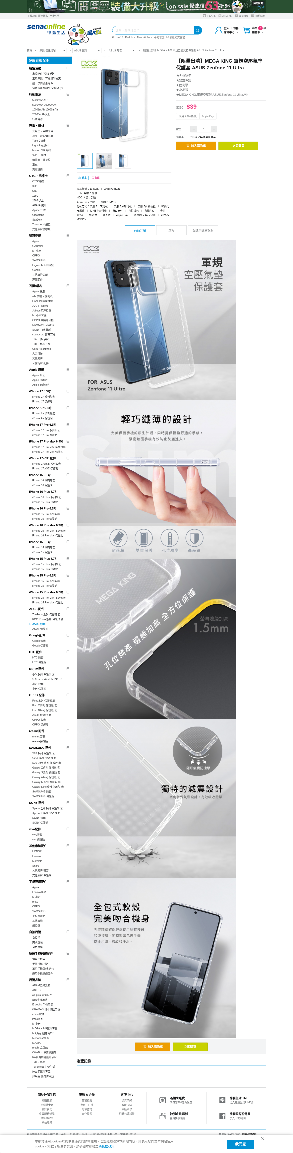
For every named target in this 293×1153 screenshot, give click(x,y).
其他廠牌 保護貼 (41, 875)
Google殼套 (39, 640)
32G (34, 186)
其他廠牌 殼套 (40, 870)
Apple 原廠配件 (41, 384)
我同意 (240, 1144)
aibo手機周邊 (39, 999)
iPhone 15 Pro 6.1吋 (42, 575)
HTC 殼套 (37, 657)
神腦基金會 (46, 1104)
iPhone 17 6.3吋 (40, 391)
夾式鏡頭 (37, 942)
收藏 (97, 177)
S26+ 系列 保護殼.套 (44, 758)
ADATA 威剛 (39, 205)
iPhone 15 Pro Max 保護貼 (47, 602)
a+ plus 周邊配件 (42, 994)
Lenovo (36, 856)
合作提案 (87, 1113)
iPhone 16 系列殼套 (43, 480)
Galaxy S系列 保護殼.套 (46, 772)
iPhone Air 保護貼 (42, 418)
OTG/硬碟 (38, 181)
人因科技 (37, 353)
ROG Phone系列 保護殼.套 (47, 619)
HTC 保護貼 (39, 662)
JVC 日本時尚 (40, 305)
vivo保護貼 (38, 839)
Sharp (35, 865)
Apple (35, 241)
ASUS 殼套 (115, 50)
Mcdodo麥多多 (40, 1038)
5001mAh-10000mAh (44, 104)
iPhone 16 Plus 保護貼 (45, 502)
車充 (34, 164)
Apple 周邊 (36, 369)
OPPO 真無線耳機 (43, 320)
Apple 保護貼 (39, 379)
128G (35, 195)
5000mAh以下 (40, 100)
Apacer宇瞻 (39, 210)
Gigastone (38, 214)
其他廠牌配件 (38, 846)
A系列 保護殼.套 (41, 714)
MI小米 (36, 896)
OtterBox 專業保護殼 (44, 1052)
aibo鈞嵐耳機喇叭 (42, 296)
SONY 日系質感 (41, 329)
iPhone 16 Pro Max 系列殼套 (49, 530)
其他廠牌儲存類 (41, 229)
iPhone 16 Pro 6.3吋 (42, 508)
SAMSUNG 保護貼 (43, 796)
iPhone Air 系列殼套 (43, 413)
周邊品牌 (35, 980)
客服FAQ (127, 1104)
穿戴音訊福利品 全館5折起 (47, 88)
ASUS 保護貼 (40, 628)
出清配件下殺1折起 (43, 73)
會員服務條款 (47, 1113)
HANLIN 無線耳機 (42, 301)
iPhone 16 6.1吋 (40, 475)
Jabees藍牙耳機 (41, 310)
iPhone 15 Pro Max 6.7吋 (46, 592)
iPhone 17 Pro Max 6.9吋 (46, 441)
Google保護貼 (40, 645)
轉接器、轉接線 (41, 159)
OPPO (36, 255)
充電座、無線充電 (42, 131)
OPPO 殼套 (39, 719)
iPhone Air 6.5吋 (40, 408)
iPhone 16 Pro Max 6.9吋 (46, 525)
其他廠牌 (37, 358)
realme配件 (36, 731)
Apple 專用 (38, 291)
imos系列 (37, 1018)
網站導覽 (47, 1122)
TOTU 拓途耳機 (41, 344)
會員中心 (229, 32)
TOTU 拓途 (38, 1061)
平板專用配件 (38, 881)
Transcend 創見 (41, 224)
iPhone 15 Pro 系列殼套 (46, 580)
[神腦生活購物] (64, 32)
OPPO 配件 (37, 695)
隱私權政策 (46, 1118)
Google (36, 269)
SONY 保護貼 (40, 822)
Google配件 (37, 635)
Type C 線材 (39, 140)
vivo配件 (35, 829)
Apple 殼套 (38, 375)
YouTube (243, 16)
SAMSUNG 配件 (40, 747)
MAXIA (36, 1042)
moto (35, 901)
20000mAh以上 (41, 114)
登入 (226, 28)
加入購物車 (198, 145)
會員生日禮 (86, 1104)
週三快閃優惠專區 (42, 83)
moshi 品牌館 (40, 1047)
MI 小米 (36, 250)
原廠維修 (127, 1109)
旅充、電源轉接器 (42, 135)
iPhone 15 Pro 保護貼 (44, 585)
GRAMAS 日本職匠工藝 (46, 1009)
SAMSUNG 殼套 (41, 791)
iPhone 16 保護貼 (42, 485)
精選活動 (35, 68)
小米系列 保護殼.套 (43, 674)
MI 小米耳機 (39, 315)
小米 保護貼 (39, 688)
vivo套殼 (37, 834)
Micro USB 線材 (41, 150)
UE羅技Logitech (41, 348)
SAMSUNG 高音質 (43, 324)
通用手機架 (38, 959)
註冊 (236, 28)
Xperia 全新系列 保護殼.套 (47, 808)
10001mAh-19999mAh (45, 109)
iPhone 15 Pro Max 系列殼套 (49, 597)
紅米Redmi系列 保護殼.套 (47, 679)
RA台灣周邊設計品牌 (44, 1057)
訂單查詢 (87, 1109)
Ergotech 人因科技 (43, 265)
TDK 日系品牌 (40, 339)
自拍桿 (36, 937)
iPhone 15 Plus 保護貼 (45, 569)
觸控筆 (36, 925)
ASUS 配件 (80, 50)
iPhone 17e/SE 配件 (42, 458)
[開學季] (146, 6)
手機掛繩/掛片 (40, 963)
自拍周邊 (35, 932)
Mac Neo (136, 37)
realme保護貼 (40, 741)
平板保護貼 (38, 916)
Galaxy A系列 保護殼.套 (46, 777)
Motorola (37, 860)
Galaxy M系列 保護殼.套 (46, 781)
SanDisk (37, 219)
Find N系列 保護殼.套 (44, 710)
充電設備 (37, 169)
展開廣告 (258, 3)
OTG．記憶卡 (38, 175)
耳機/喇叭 (35, 286)
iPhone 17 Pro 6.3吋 (42, 424)
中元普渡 (159, 37)
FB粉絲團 (259, 16)
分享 (84, 177)
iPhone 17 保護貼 (42, 401)
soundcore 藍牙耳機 (43, 334)
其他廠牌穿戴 (40, 274)
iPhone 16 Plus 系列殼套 (46, 497)
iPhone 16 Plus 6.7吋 (43, 491)
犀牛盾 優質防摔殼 (43, 1076)
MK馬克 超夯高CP (43, 1033)
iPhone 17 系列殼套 (43, 396)
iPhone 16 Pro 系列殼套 (46, 513)
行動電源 (35, 94)
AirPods (147, 37)
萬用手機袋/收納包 (43, 968)
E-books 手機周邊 (42, 1004)
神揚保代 (54, 16)
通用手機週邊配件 (42, 973)
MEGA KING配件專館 (44, 1028)
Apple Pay (208, 116)
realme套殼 (38, 736)
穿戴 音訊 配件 (48, 50)
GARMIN (37, 245)
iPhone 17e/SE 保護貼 (45, 468)
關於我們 (47, 1109)
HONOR (37, 851)
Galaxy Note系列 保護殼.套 (48, 786)
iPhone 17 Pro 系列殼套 (46, 430)
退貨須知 (127, 1100)
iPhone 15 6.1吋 (40, 542)
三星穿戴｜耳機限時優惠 (46, 78)
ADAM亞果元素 (41, 985)
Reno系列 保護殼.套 (43, 700)
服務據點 (43, 16)
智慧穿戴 (35, 235)
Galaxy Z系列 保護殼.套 (46, 767)
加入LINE (227, 16)
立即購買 (238, 145)
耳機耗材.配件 (40, 363)
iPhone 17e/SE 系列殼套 (46, 463)
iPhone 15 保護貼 (42, 552)
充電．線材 (36, 125)
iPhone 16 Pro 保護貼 (44, 518)
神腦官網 (47, 1100)
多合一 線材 (39, 155)
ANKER (36, 990)
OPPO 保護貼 (40, 724)
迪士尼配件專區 (41, 1071)
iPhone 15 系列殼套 (43, 547)
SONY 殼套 (39, 817)
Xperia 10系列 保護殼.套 (46, 813)
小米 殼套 (37, 683)
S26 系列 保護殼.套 (43, 753)
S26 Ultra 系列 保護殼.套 (46, 762)
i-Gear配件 (38, 1014)
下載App (32, 16)
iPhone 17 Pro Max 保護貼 (47, 451)
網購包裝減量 (127, 1113)
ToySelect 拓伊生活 (43, 1066)
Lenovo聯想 (39, 892)
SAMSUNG (38, 260)
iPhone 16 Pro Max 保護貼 (47, 535)
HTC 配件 (35, 652)
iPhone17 (117, 37)
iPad (127, 37)
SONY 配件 (36, 802)
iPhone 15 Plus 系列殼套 (46, 564)
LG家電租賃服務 (175, 37)
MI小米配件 (36, 668)
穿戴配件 (37, 279)
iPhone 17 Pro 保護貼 (44, 435)
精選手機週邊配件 (41, 953)
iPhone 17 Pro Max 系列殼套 (49, 446)
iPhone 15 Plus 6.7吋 (43, 558)
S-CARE (211, 16)
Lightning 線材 (40, 145)
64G (34, 190)
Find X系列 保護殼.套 (44, 705)
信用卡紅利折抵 (188, 116)
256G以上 (38, 200)
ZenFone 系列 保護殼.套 (46, 614)
